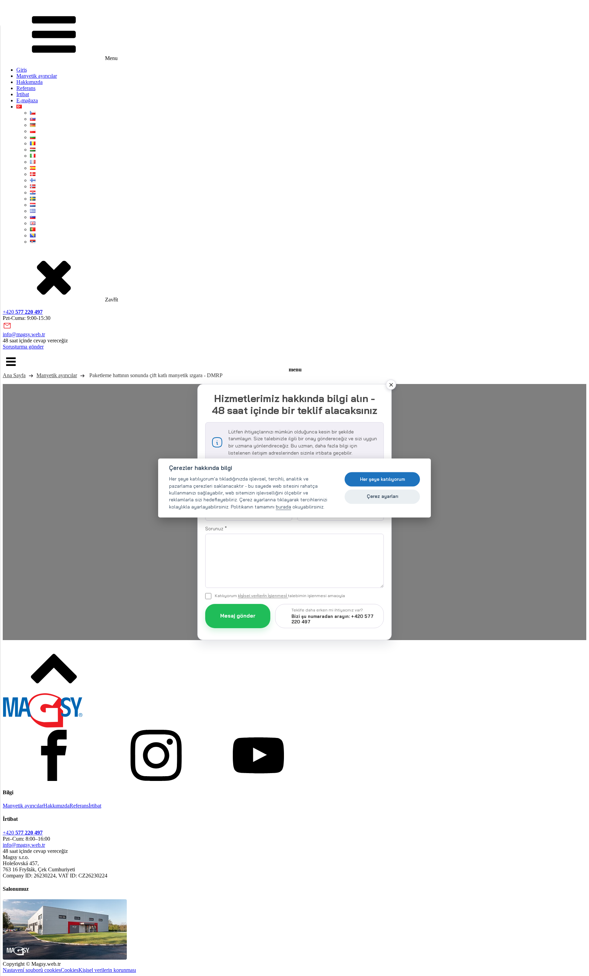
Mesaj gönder (238, 615)
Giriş (21, 70)
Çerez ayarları (382, 496)
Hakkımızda (29, 82)
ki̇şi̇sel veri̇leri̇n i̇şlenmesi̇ (263, 595)
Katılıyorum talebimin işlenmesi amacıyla (280, 595)
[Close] (391, 385)
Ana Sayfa (14, 375)
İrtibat (22, 94)
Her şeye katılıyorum (382, 479)
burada (283, 506)
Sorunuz (216, 529)
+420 (23, 312)
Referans (25, 88)
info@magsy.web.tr (24, 334)
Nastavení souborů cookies (32, 970)
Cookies (69, 970)
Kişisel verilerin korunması (107, 970)
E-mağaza (27, 100)
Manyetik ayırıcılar (36, 76)
